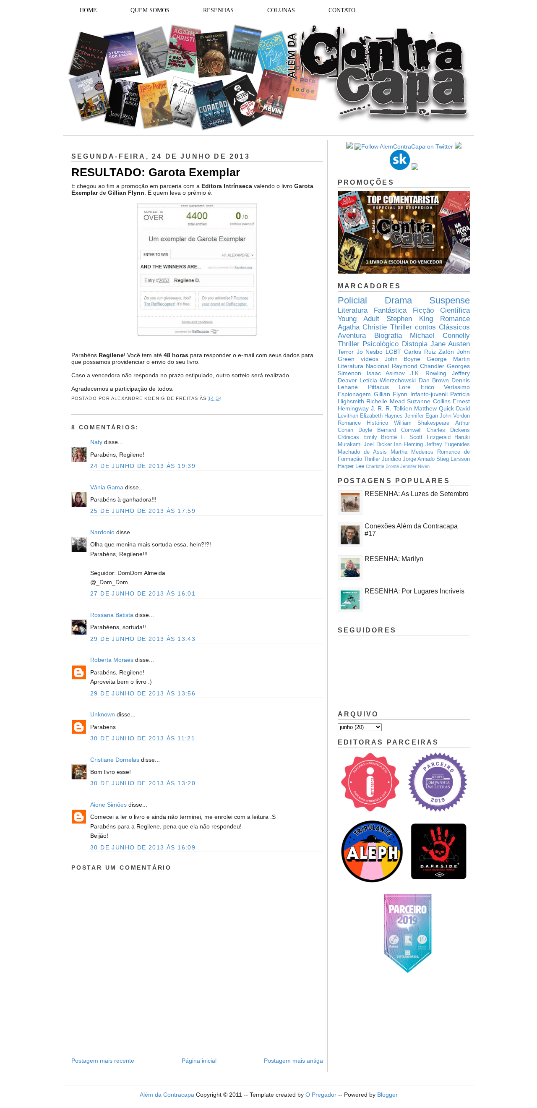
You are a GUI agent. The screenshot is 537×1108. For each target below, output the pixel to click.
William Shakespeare (421, 423)
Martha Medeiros (412, 452)
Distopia (415, 344)
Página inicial (199, 1060)
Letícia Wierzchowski (388, 380)
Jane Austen (450, 344)
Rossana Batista (111, 614)
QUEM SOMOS (149, 10)
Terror (346, 351)
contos (425, 327)
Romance (455, 319)
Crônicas (348, 437)
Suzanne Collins (428, 401)
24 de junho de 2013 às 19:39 (143, 466)
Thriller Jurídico (382, 459)
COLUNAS (281, 10)
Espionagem (354, 394)
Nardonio (102, 532)
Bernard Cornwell (399, 430)
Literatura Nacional (363, 366)
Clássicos (454, 327)
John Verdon (455, 416)
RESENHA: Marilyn (394, 558)
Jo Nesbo (370, 351)
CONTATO (341, 10)
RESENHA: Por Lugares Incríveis (414, 591)
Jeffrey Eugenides (447, 444)
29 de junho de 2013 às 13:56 (143, 693)
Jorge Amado (419, 459)
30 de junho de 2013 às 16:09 (143, 847)
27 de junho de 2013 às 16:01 (143, 593)
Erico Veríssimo (445, 387)
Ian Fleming (408, 444)
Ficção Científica (441, 310)
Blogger (387, 1094)
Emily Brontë (380, 437)
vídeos (369, 358)
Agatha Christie (362, 327)
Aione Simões (108, 804)
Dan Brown (434, 380)
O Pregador (320, 1094)
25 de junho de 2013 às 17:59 (143, 510)
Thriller (401, 327)
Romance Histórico (363, 423)
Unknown (102, 714)
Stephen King (409, 319)
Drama (398, 300)
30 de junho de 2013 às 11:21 (142, 738)
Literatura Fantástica (372, 310)
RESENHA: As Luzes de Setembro (417, 493)
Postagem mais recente (102, 1060)
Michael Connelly (440, 336)
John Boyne (403, 358)
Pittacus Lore (389, 387)
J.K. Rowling (428, 373)
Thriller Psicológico (368, 344)
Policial (352, 300)
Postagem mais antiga (293, 1060)
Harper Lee (351, 466)
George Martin (448, 358)
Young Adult (358, 319)
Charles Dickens (448, 430)
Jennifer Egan (421, 416)
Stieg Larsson (453, 459)
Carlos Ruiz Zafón (429, 351)
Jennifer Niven (415, 466)
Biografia (388, 336)
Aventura (352, 336)
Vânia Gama (106, 487)
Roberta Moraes (111, 659)
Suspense (449, 300)
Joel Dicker (377, 444)
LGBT (393, 351)
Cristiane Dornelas (115, 759)
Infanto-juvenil (429, 394)
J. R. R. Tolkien (391, 408)
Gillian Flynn (391, 394)
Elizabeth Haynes (381, 416)
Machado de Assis (362, 452)
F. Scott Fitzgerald (426, 437)
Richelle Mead (385, 401)
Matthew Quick (434, 408)
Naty (96, 442)
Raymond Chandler (418, 366)
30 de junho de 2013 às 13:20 (143, 783)
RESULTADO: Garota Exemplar (155, 172)
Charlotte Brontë (382, 466)
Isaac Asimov (386, 373)
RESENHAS (218, 10)
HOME (88, 10)
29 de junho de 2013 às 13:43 (143, 638)
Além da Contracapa (167, 1094)
